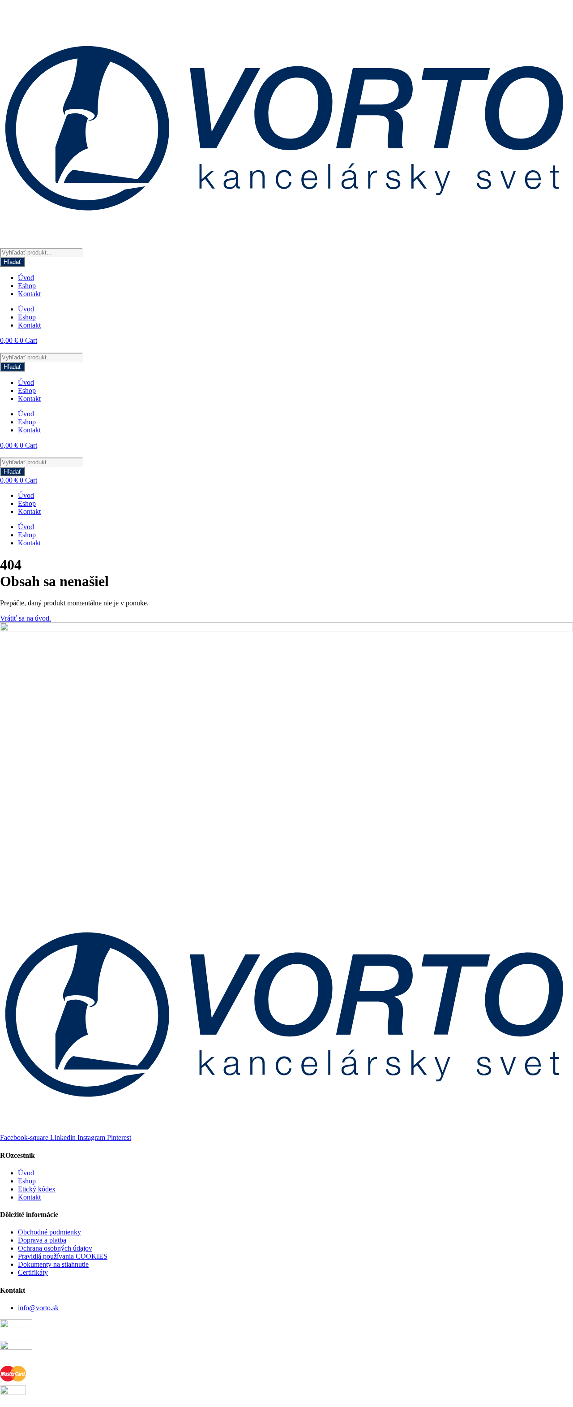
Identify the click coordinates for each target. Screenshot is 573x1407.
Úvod (26, 277)
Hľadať (12, 262)
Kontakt (29, 294)
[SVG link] (286, 124)
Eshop (27, 285)
